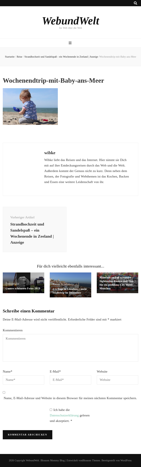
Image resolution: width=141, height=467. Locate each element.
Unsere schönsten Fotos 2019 (23, 288)
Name (7, 371)
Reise (19, 56)
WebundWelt (70, 21)
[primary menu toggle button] (71, 43)
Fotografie (12, 283)
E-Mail (55, 371)
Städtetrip (67, 284)
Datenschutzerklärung (65, 415)
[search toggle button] (135, 3)
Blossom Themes (91, 460)
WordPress (125, 460)
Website (102, 371)
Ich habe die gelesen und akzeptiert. (70, 415)
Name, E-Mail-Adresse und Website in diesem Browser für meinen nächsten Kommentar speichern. (70, 398)
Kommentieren (13, 330)
